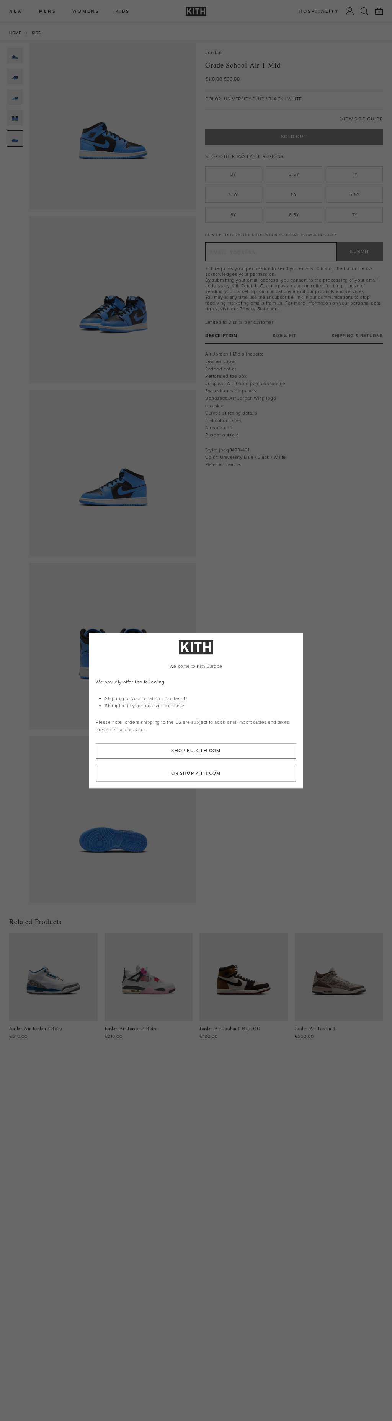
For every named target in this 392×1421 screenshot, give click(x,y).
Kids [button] (123, 11)
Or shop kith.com (195, 773)
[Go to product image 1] (15, 56)
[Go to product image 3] (15, 97)
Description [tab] (221, 336)
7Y (355, 214)
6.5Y (294, 214)
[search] (364, 11)
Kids (36, 33)
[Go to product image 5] (15, 138)
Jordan (213, 53)
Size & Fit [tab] (284, 336)
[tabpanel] (294, 409)
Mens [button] (47, 11)
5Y (294, 194)
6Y (233, 214)
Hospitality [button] (319, 11)
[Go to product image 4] (15, 118)
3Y (233, 174)
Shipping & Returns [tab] (357, 336)
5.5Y (354, 194)
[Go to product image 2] (15, 76)
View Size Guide (361, 119)
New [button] (16, 11)
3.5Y (294, 174)
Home (15, 33)
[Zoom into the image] (113, 126)
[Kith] (196, 11)
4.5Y (233, 194)
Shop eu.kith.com (195, 750)
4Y (355, 174)
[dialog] (196, 710)
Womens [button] (86, 11)
